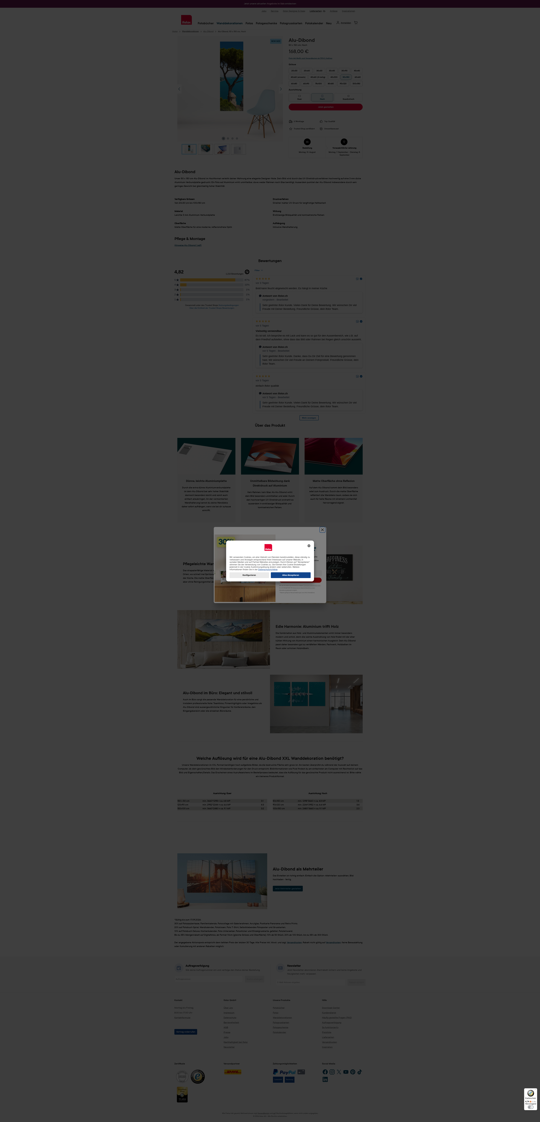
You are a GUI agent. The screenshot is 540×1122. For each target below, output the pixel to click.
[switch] (531, 1107)
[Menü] (535, 1090)
